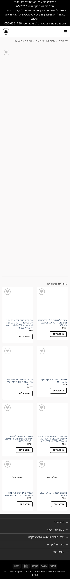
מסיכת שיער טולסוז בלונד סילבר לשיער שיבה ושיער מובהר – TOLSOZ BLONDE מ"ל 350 (18, 439)
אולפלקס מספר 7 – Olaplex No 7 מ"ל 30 (53, 494)
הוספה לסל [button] (58, 333)
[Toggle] (61, 175)
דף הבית (63, 41)
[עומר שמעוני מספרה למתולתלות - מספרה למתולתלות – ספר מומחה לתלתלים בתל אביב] (35, 31)
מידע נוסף (59, 504)
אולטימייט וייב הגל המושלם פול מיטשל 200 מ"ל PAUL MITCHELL (19, 494)
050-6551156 (13, 23)
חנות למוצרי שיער (45, 41)
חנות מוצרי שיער (23, 41)
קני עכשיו (14, 153)
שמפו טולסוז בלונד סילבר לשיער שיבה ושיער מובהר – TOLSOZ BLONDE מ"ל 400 (52, 323)
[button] (66, 31)
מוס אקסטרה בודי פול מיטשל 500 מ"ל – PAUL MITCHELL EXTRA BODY (19, 382)
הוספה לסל (37, 153)
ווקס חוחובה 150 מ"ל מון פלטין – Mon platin (54, 380)
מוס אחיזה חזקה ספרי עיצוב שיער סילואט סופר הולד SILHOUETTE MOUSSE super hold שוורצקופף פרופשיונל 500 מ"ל (19, 324)
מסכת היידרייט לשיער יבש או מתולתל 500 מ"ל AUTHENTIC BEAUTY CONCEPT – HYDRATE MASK (52, 439)
